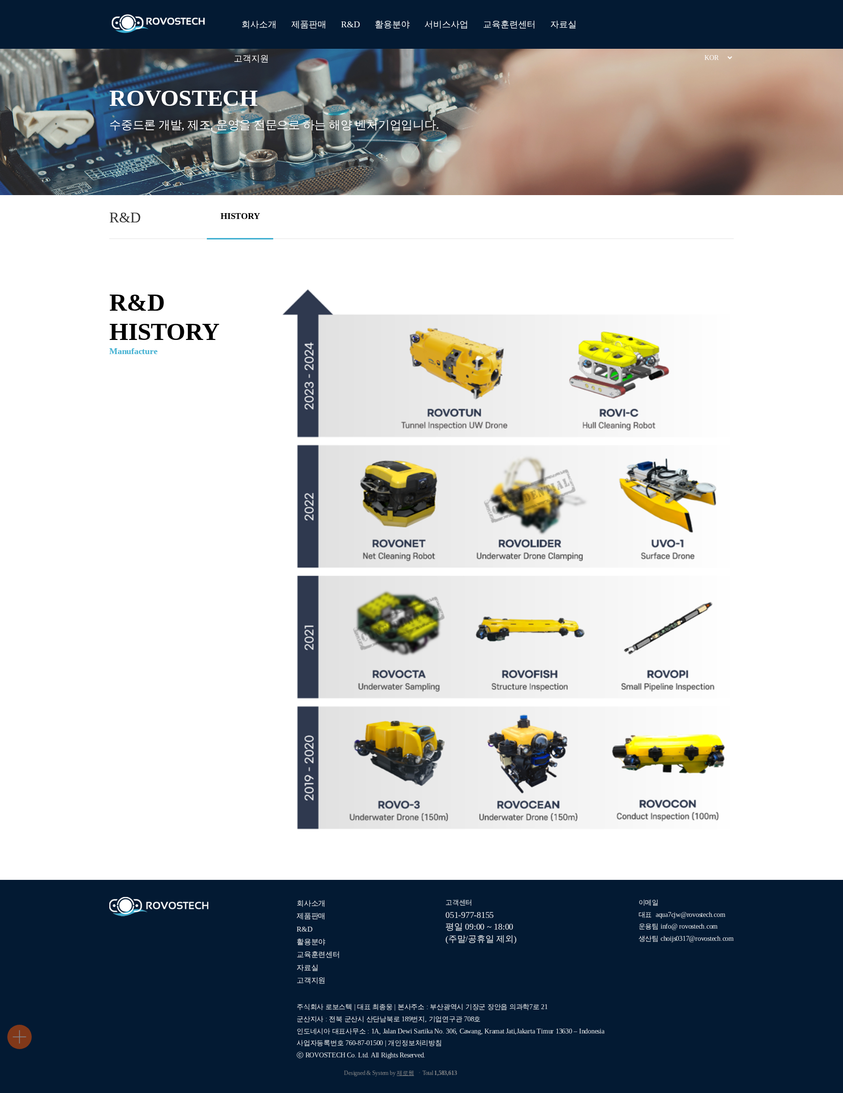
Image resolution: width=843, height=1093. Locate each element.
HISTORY (240, 216)
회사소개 (259, 24)
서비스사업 (446, 24)
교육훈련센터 (509, 24)
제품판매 (308, 24)
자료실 (563, 24)
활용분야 (392, 24)
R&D (350, 24)
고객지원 (251, 58)
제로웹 (405, 1073)
